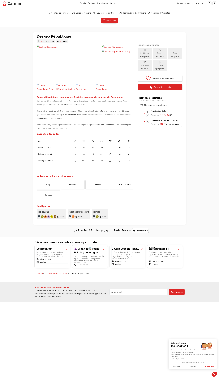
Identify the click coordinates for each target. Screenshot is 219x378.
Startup (47, 185)
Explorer (91, 3)
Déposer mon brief (186, 3)
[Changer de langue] (209, 3)
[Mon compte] (214, 3)
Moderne (72, 185)
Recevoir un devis (162, 87)
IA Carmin (201, 3)
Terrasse (48, 195)
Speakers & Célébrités (160, 13)
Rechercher (111, 20)
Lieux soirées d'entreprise (106, 13)
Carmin (83, 3)
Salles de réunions (83, 13)
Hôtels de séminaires (61, 13)
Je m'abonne (177, 292)
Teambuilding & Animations (134, 13)
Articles (113, 3)
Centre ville (98, 185)
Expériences (102, 3)
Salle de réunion (124, 185)
